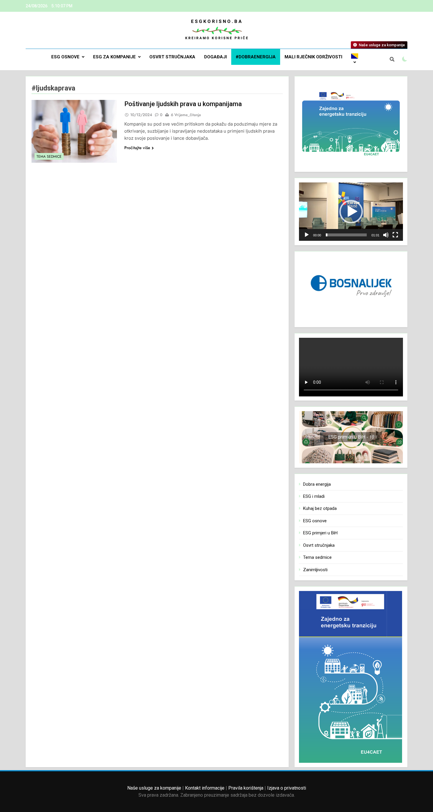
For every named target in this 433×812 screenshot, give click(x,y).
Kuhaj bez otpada (320, 508)
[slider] (346, 234)
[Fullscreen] (395, 235)
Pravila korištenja (245, 788)
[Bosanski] (355, 59)
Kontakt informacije (204, 788)
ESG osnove (65, 57)
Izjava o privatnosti (286, 788)
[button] (351, 211)
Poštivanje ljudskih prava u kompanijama (183, 104)
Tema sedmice (49, 156)
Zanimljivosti (315, 569)
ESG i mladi (314, 496)
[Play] (307, 235)
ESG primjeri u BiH (320, 533)
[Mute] (386, 235)
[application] (351, 211)
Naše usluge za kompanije (154, 788)
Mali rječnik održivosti (313, 57)
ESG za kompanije (114, 57)
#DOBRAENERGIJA (256, 57)
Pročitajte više (137, 148)
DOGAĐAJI (215, 57)
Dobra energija (317, 484)
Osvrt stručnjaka (172, 57)
